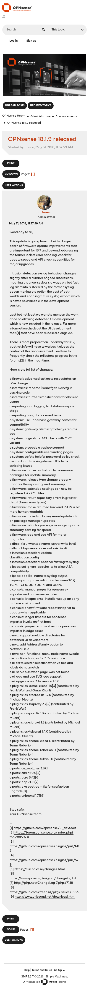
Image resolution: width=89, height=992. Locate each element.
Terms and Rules (42, 970)
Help (27, 970)
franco (46, 212)
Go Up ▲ (59, 970)
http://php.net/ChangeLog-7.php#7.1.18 (43, 883)
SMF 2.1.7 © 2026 (32, 976)
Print (10, 163)
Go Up (11, 929)
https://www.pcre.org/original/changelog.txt (43, 878)
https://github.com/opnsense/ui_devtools (45, 828)
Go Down (11, 174)
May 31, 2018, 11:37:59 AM (26, 223)
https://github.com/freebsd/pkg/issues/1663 (44, 892)
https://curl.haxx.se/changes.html (39, 869)
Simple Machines (56, 976)
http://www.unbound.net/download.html (45, 897)
